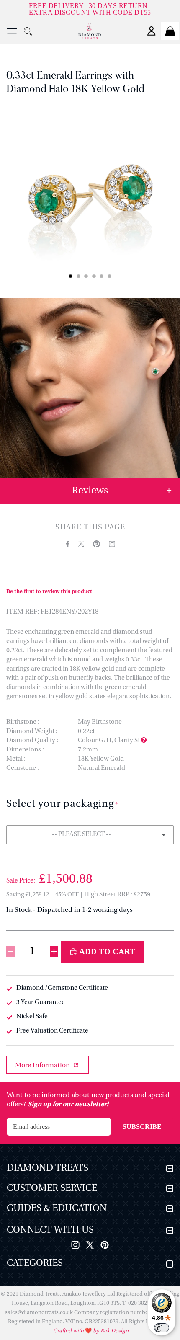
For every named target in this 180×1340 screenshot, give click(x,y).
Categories (35, 1263)
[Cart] (170, 31)
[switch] (161, 1327)
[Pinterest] (105, 1245)
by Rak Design (110, 1331)
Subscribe (142, 1126)
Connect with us (50, 1230)
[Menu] (12, 31)
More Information (43, 1065)
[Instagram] (75, 1245)
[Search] (27, 31)
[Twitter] (90, 1245)
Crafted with (69, 1331)
